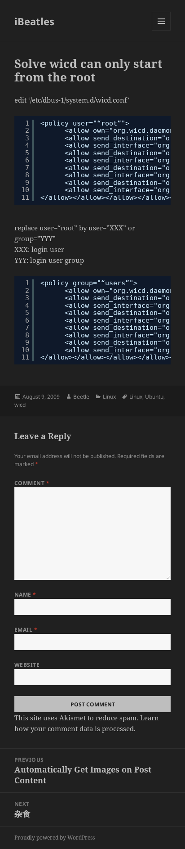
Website (27, 665)
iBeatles (34, 21)
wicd (20, 405)
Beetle (81, 396)
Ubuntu (154, 396)
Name (25, 594)
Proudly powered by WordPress (54, 837)
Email (25, 629)
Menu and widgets (161, 30)
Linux (109, 396)
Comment (31, 483)
